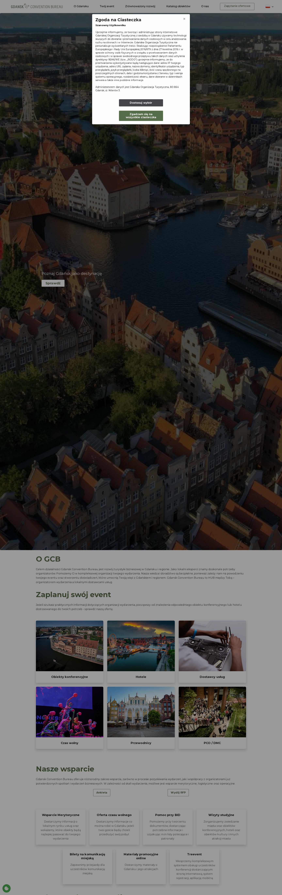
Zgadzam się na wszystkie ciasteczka (141, 116)
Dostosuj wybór (141, 102)
